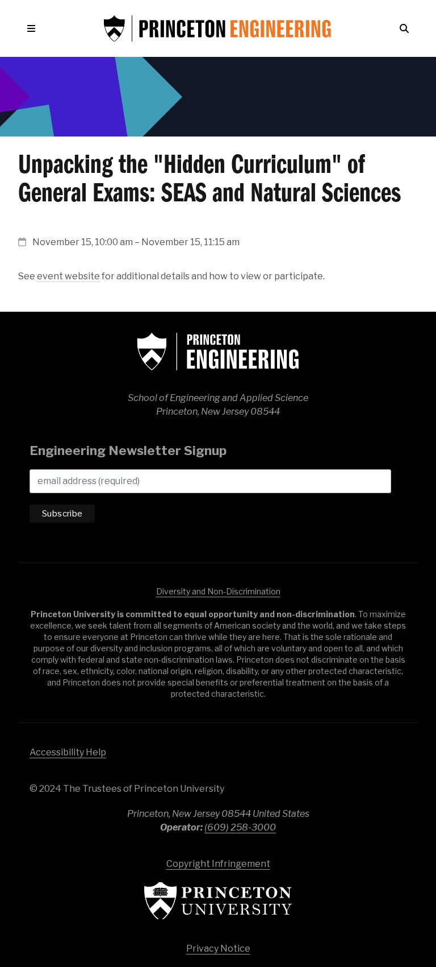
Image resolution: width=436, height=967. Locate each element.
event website (68, 276)
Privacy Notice (218, 948)
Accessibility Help (68, 752)
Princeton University (218, 900)
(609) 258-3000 (240, 827)
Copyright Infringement (218, 863)
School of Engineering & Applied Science (218, 351)
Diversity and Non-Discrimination (218, 591)
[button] (33, 28)
